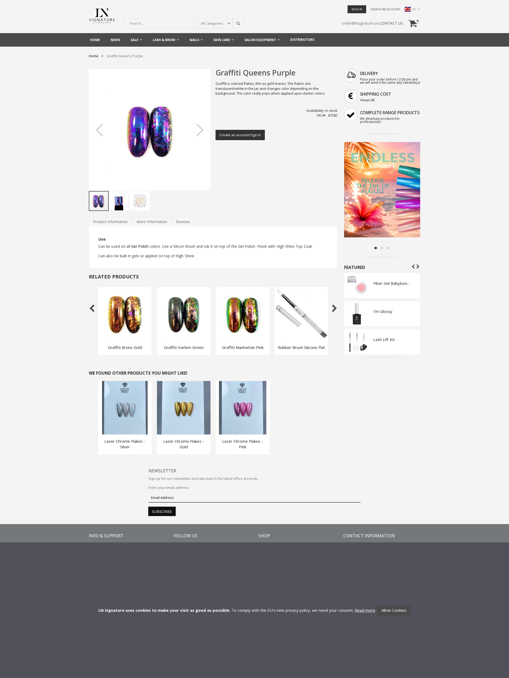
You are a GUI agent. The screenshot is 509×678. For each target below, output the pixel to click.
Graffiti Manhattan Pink (243, 347)
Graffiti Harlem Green (184, 347)
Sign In (357, 9)
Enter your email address (168, 487)
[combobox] (183, 23)
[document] (254, 610)
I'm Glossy (382, 311)
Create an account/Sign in (240, 134)
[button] (99, 129)
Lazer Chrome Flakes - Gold (183, 443)
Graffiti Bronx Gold (125, 347)
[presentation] (110, 221)
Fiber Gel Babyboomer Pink (392, 283)
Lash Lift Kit (384, 339)
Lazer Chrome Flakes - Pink (242, 443)
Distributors (302, 39)
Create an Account (385, 9)
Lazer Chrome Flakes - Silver (124, 443)
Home (93, 56)
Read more (365, 610)
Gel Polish (139, 246)
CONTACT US (391, 23)
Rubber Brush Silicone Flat (301, 347)
